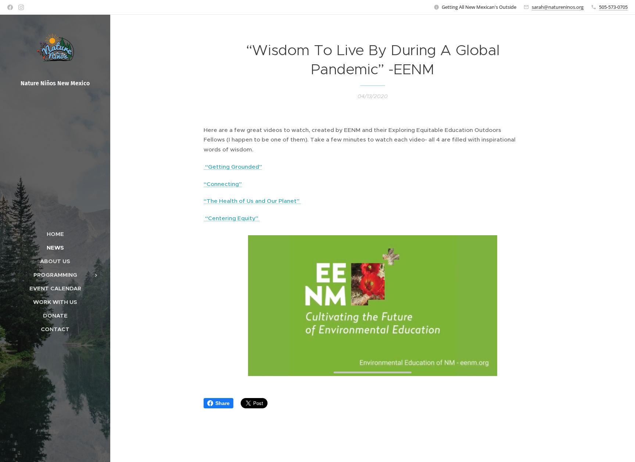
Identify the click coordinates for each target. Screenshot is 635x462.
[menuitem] (55, 234)
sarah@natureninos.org (558, 7)
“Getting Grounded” (233, 166)
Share (222, 403)
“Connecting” (223, 183)
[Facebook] (10, 7)
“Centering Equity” (232, 218)
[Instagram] (21, 7)
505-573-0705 (613, 7)
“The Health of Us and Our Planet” (252, 200)
